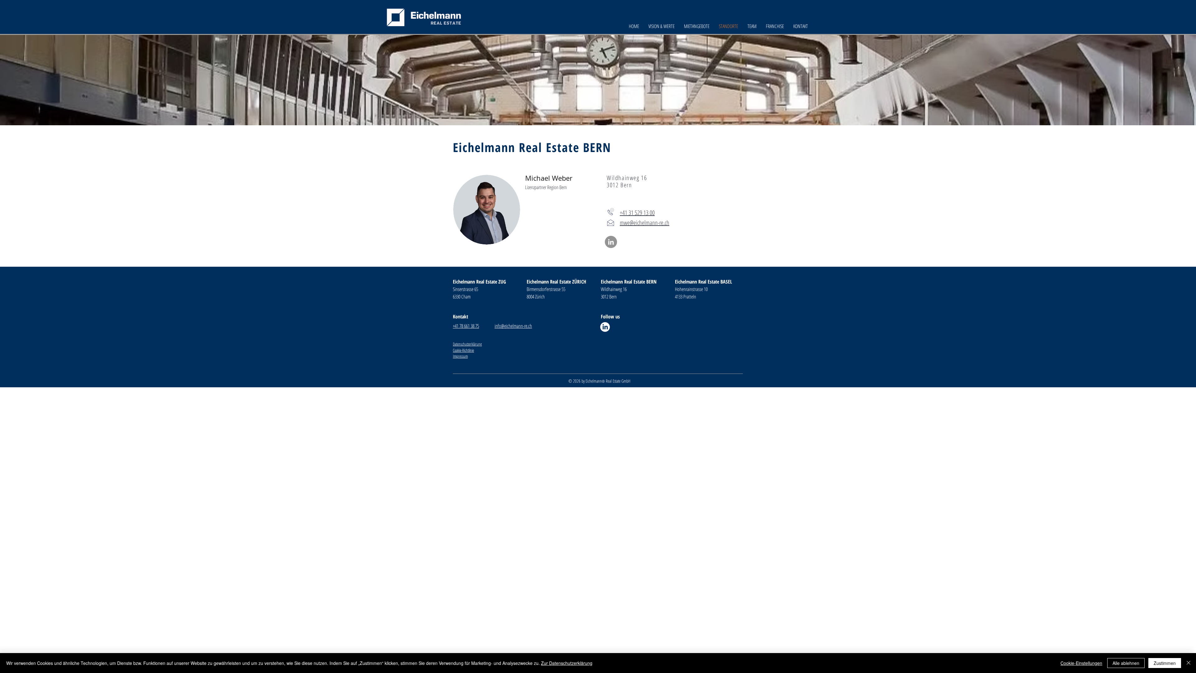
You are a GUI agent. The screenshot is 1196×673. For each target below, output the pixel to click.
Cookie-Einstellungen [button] (1081, 663)
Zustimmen (1165, 663)
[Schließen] (1188, 663)
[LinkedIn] (611, 242)
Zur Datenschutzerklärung (566, 663)
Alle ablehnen (1126, 663)
